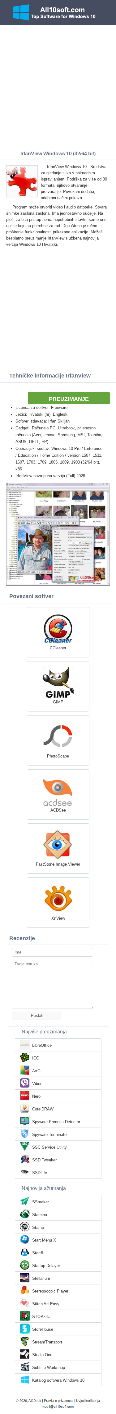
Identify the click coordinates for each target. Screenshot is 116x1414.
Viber (36, 1083)
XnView (58, 918)
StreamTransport (47, 1342)
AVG (36, 1071)
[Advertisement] (58, 86)
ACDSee (58, 810)
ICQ (35, 1058)
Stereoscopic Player (50, 1291)
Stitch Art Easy (45, 1304)
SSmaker (40, 1202)
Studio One (42, 1354)
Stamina (39, 1214)
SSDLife (39, 1172)
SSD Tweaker (44, 1160)
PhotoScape (58, 756)
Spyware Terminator (50, 1134)
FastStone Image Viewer (58, 864)
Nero (36, 1096)
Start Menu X (44, 1240)
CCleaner (58, 648)
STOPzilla (41, 1316)
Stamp (38, 1227)
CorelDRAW (43, 1109)
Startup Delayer (46, 1265)
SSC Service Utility (49, 1147)
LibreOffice (42, 1045)
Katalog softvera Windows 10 (58, 1380)
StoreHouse (42, 1329)
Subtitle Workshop (48, 1367)
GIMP (58, 702)
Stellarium (41, 1278)
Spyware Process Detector (56, 1121)
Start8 (37, 1253)
